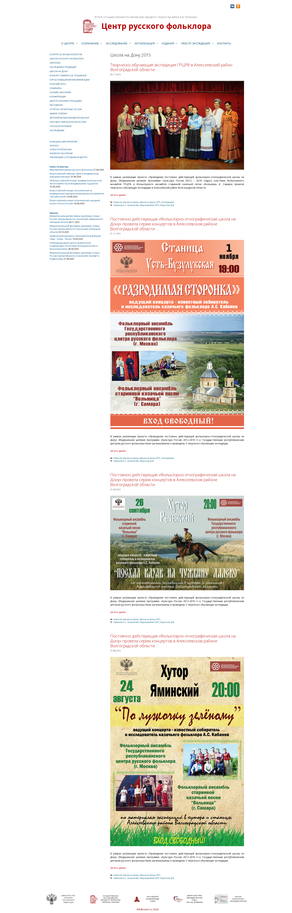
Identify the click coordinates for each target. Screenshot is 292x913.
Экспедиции (167, 202)
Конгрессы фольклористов (66, 54)
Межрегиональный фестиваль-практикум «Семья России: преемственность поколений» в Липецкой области (75, 229)
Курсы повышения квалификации (70, 79)
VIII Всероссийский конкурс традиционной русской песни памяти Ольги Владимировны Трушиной (76, 182)
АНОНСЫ (54, 145)
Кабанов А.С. (120, 205)
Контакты (224, 43)
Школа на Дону (131, 202)
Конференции (58, 96)
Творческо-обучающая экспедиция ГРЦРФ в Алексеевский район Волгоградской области (171, 67)
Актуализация (145, 43)
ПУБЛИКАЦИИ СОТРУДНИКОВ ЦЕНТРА (68, 157)
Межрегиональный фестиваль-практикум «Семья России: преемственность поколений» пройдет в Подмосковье (75, 255)
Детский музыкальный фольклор (69, 117)
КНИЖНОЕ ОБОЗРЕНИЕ (61, 153)
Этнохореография (60, 126)
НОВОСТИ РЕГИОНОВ (60, 149)
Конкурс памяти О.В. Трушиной (68, 75)
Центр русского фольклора (156, 26)
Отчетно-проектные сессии (66, 109)
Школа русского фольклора (67, 58)
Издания (168, 43)
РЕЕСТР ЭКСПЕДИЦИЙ (195, 43)
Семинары (56, 88)
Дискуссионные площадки (66, 100)
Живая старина (58, 113)
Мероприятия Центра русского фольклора (71, 169)
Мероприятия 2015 (149, 205)
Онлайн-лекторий (60, 92)
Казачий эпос (58, 83)
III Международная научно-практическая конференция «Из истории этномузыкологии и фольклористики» (74, 245)
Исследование (116, 43)
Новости (118, 202)
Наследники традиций (63, 67)
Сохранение (90, 43)
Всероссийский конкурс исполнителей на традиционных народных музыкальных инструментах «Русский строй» (77, 193)
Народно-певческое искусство (68, 121)
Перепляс (55, 62)
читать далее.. (118, 195)
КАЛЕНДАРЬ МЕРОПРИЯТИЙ (63, 141)
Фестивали (56, 105)
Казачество (133, 205)
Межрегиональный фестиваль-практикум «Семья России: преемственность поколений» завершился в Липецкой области (76, 219)
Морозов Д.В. (167, 205)
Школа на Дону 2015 (150, 202)
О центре (67, 43)
